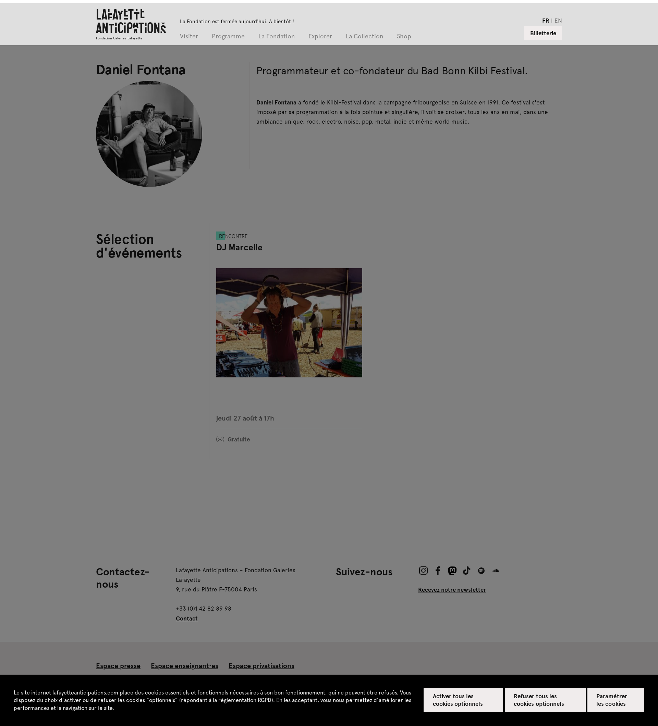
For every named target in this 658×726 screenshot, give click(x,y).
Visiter (189, 36)
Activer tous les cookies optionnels (458, 700)
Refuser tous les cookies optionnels (539, 700)
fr (545, 20)
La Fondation (276, 36)
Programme (228, 36)
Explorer (320, 36)
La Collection (364, 36)
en (558, 20)
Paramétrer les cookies (611, 700)
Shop (404, 36)
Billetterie (543, 33)
